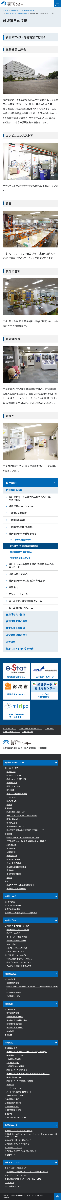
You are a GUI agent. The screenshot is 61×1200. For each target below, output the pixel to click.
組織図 (9, 804)
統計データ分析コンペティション (19, 962)
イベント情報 (12, 944)
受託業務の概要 (13, 983)
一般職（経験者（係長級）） (22, 526)
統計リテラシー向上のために (16, 955)
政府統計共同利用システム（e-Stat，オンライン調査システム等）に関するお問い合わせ (31, 1135)
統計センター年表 (13, 786)
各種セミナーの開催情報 (16, 888)
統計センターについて (15, 762)
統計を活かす (11, 920)
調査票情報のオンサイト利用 (18, 929)
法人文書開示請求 (14, 863)
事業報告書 (11, 848)
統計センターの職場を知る (16, 13)
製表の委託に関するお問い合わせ (18, 1140)
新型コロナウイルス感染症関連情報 (20, 885)
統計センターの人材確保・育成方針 (27, 580)
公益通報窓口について (13, 1147)
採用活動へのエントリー (21, 506)
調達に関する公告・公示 (16, 812)
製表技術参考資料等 (15, 1016)
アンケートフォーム (18, 594)
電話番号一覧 (10, 1154)
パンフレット (11, 797)
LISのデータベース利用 (16, 951)
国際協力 (8, 1035)
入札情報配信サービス (15, 826)
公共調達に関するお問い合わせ (17, 1144)
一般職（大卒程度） (18, 513)
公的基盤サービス (13, 996)
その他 (9, 877)
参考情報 (10, 1031)
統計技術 (9, 1003)
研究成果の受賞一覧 (15, 1027)
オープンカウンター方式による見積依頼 (22, 815)
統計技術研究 (10, 1009)
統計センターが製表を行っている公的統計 (21, 912)
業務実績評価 (12, 855)
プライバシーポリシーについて (30, 728)
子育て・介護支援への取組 (17, 793)
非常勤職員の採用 (15, 628)
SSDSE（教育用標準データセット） (19, 959)
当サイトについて (9, 728)
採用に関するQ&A (18, 573)
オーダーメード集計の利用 (17, 937)
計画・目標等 (11, 844)
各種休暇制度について (20, 557)
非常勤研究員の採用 (16, 635)
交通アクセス (12, 801)
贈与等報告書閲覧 (14, 874)
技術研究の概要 (13, 1013)
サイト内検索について (11, 731)
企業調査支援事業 (14, 992)
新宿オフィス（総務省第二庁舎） (24, 545)
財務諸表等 (11, 852)
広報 (6, 881)
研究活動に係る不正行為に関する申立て (20, 1151)
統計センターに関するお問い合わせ (18, 1130)
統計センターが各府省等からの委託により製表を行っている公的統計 (32, 987)
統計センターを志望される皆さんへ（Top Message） (30, 498)
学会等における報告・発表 (17, 1020)
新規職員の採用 (28, 10)
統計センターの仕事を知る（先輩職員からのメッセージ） (31, 565)
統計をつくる (10, 896)
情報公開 (8, 833)
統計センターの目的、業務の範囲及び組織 (23, 837)
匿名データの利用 (13, 933)
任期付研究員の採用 (16, 621)
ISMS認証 (10, 790)
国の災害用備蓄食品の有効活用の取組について (25, 830)
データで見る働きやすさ (21, 539)
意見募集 (10, 870)
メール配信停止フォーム (21, 607)
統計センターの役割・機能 (17, 779)
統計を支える (11, 973)
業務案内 (13, 587)
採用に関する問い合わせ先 (20, 648)
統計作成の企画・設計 (13, 905)
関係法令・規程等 (13, 859)
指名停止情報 (12, 823)
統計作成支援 (10, 979)
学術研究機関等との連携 (16, 940)
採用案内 (15, 10)
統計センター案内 (11, 768)
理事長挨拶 (11, 771)
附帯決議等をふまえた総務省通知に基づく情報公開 (27, 841)
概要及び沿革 (12, 782)
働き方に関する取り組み (21, 551)
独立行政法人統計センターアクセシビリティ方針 (23, 1179)
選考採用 (10, 641)
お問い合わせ (27, 731)
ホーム (5, 10)
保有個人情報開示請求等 (16, 866)
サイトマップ (49, 728)
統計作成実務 (10, 901)
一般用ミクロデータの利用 (17, 947)
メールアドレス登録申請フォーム (25, 601)
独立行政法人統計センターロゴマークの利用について (27, 1171)
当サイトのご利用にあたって (15, 1168)
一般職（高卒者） (17, 520)
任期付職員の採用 (15, 614)
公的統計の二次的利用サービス (17, 926)
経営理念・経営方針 (14, 775)
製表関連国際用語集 (15, 1024)
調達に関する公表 (14, 819)
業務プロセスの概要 (12, 909)
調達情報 (8, 808)
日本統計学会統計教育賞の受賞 (19, 966)
